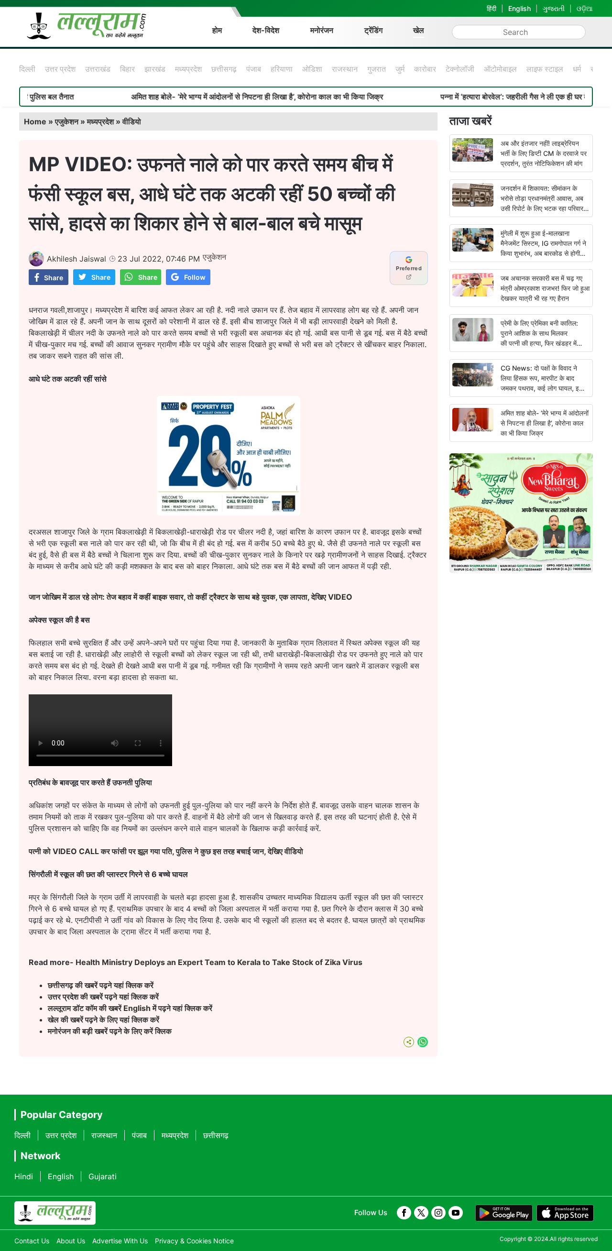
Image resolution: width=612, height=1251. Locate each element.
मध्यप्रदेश (188, 69)
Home (35, 121)
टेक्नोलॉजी (460, 69)
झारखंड (154, 69)
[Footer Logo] (55, 1213)
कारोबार (425, 69)
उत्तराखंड (97, 69)
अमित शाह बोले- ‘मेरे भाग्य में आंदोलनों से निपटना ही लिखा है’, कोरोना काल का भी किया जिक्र (225, 96)
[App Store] (565, 1213)
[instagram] (438, 1213)
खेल (418, 30)
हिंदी (491, 8)
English (519, 8)
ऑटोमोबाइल (500, 69)
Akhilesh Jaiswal (76, 258)
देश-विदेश (265, 30)
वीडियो (131, 121)
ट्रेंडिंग (373, 30)
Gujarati (102, 1176)
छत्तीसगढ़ (224, 69)
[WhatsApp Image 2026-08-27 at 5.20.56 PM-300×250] (228, 512)
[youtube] (455, 1213)
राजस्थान (345, 69)
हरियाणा (282, 69)
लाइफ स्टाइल (544, 69)
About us (70, 1241)
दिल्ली (27, 69)
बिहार (127, 69)
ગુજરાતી (554, 8)
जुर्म (399, 69)
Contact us (31, 1241)
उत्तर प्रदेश (60, 69)
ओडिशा (312, 69)
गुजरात (376, 69)
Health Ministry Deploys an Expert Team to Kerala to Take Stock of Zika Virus (219, 962)
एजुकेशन (66, 121)
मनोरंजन (321, 30)
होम (217, 30)
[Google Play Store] (504, 1213)
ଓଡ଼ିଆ (585, 8)
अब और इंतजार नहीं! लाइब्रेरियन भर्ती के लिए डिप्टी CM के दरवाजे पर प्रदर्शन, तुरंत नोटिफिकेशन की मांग (544, 153)
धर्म (577, 69)
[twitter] (421, 1213)
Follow (195, 277)
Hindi (23, 1176)
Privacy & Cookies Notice (194, 1241)
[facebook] (404, 1213)
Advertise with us (120, 1241)
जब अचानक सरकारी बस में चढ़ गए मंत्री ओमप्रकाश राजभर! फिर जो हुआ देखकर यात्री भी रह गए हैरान (545, 288)
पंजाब (253, 69)
